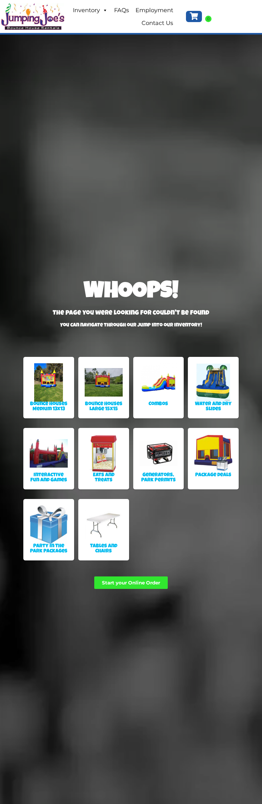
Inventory (86, 10)
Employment (154, 10)
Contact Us (157, 23)
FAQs (121, 10)
